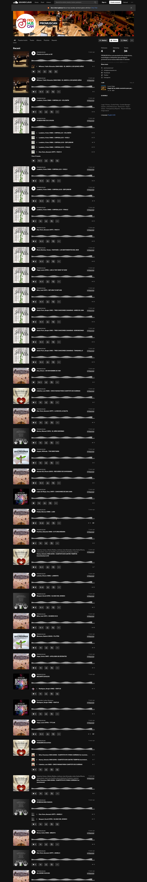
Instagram (107, 77)
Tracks (32, 40)
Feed (42, 2)
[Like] (34, 71)
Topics (128, 107)
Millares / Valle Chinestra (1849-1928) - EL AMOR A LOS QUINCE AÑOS (61, 66)
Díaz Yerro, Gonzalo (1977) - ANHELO (50, 814)
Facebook (107, 73)
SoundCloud (22, 2)
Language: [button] (108, 115)
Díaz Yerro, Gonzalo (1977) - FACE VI (50, 152)
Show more (104, 64)
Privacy (107, 105)
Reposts (54, 40)
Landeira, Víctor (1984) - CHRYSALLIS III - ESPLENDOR (56, 142)
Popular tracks (22, 40)
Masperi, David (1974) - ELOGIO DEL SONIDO (53, 819)
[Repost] (39, 71)
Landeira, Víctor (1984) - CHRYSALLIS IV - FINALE (54, 147)
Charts (103, 108)
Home (36, 2)
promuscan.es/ (108, 68)
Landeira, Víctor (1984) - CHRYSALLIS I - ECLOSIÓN (55, 133)
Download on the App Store (107, 100)
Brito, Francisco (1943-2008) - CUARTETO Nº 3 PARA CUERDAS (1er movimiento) (64, 755)
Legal (102, 105)
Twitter (106, 75)
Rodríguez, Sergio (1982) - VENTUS (50, 689)
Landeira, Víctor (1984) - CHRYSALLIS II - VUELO (54, 138)
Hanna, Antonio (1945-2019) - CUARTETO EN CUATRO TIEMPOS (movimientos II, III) (65, 760)
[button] (132, 2)
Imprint (103, 107)
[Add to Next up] (56, 71)
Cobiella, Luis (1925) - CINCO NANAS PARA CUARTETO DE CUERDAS (60, 764)
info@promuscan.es (110, 70)
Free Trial (94, 8)
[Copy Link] (50, 71)
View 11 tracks (36, 156)
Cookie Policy (115, 105)
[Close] (131, 8)
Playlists (46, 40)
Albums (38, 40)
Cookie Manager (125, 105)
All (15, 40)
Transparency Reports (113, 108)
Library (48, 2)
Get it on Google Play (120, 100)
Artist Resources (111, 107)
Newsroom (121, 107)
